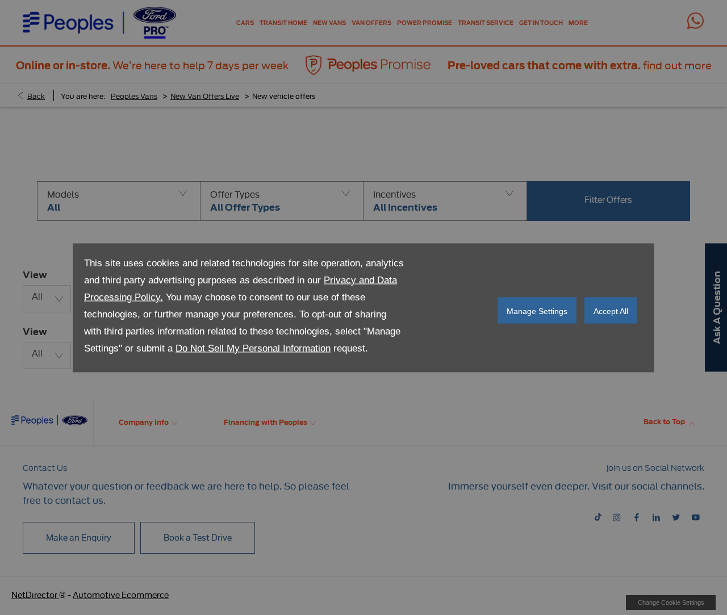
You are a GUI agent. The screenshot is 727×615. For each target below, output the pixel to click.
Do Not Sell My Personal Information (253, 347)
